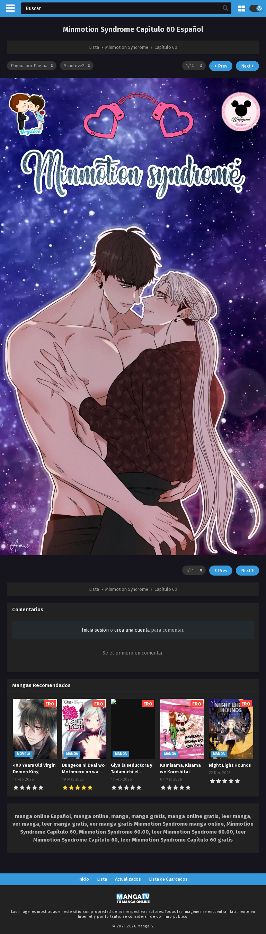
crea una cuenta (132, 630)
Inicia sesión (95, 630)
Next (246, 66)
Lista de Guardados (168, 879)
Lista (102, 879)
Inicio (83, 879)
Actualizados (128, 879)
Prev (222, 66)
